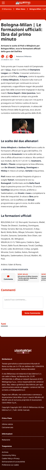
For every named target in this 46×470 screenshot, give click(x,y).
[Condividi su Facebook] (6, 56)
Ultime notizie (7, 424)
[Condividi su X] (11, 56)
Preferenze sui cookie (10, 465)
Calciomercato (7, 427)
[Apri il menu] (3, 2)
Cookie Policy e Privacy (10, 458)
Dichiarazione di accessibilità (13, 461)
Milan (8, 69)
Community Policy (9, 455)
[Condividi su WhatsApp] (2, 56)
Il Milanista (7, 9)
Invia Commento (32, 313)
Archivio (5, 452)
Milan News (20, 9)
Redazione (6, 440)
